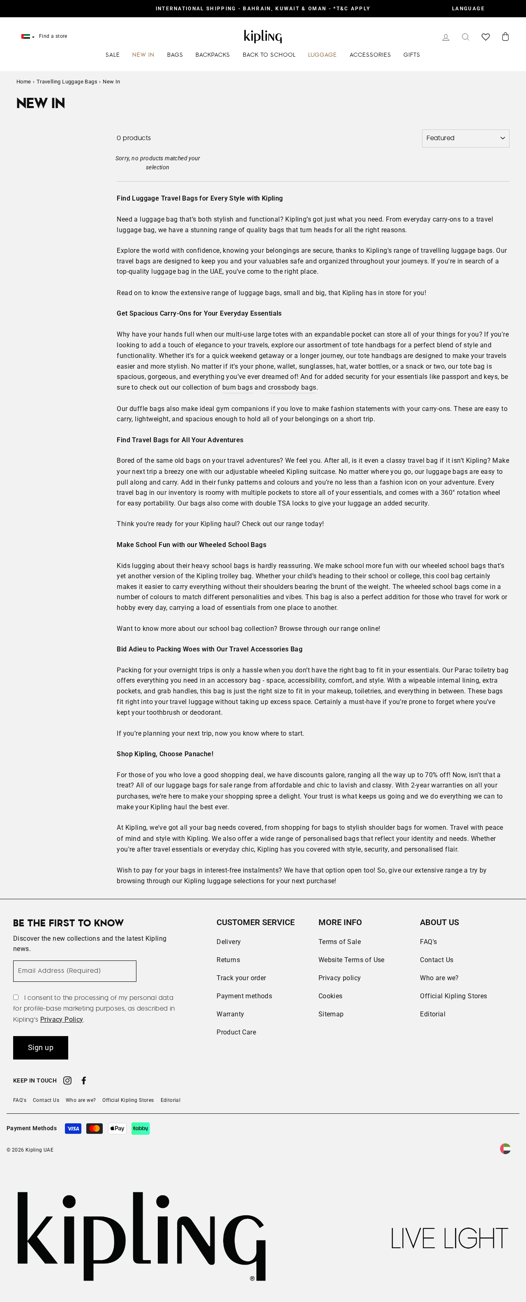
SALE (113, 55)
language (468, 9)
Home (23, 81)
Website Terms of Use (351, 960)
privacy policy (61, 1019)
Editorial (432, 1014)
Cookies (330, 996)
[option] (263, 8)
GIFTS (412, 55)
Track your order (241, 978)
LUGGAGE (322, 55)
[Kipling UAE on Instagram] (67, 1081)
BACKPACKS (213, 55)
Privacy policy (339, 978)
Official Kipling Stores (453, 996)
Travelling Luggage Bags (67, 81)
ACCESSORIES (370, 55)
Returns (228, 960)
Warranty (230, 1014)
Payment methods (244, 996)
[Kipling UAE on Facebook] (84, 1081)
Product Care (236, 1032)
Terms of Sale (339, 942)
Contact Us (436, 960)
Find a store (53, 36)
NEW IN (143, 55)
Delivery (229, 942)
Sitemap (331, 1014)
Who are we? (439, 978)
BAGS (175, 55)
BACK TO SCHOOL (269, 55)
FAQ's (428, 942)
